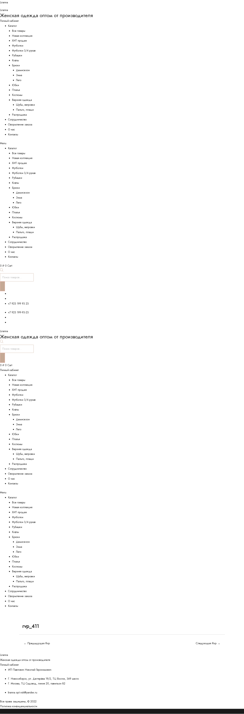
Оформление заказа (20, 124)
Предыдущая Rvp (37, 643)
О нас (11, 129)
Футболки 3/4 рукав (24, 50)
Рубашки (17, 55)
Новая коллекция (22, 36)
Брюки (16, 65)
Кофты (15, 60)
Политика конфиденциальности (18, 706)
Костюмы (17, 95)
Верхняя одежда (22, 100)
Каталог (12, 26)
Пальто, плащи (25, 110)
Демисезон (23, 70)
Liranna (4, 2)
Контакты (13, 134)
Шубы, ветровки (25, 105)
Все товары (18, 31)
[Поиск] (2, 286)
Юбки (15, 85)
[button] (122, 143)
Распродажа (19, 115)
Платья (16, 90)
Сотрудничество (17, 119)
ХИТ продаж (19, 41)
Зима (19, 75)
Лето (18, 80)
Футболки (17, 46)
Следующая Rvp (208, 643)
